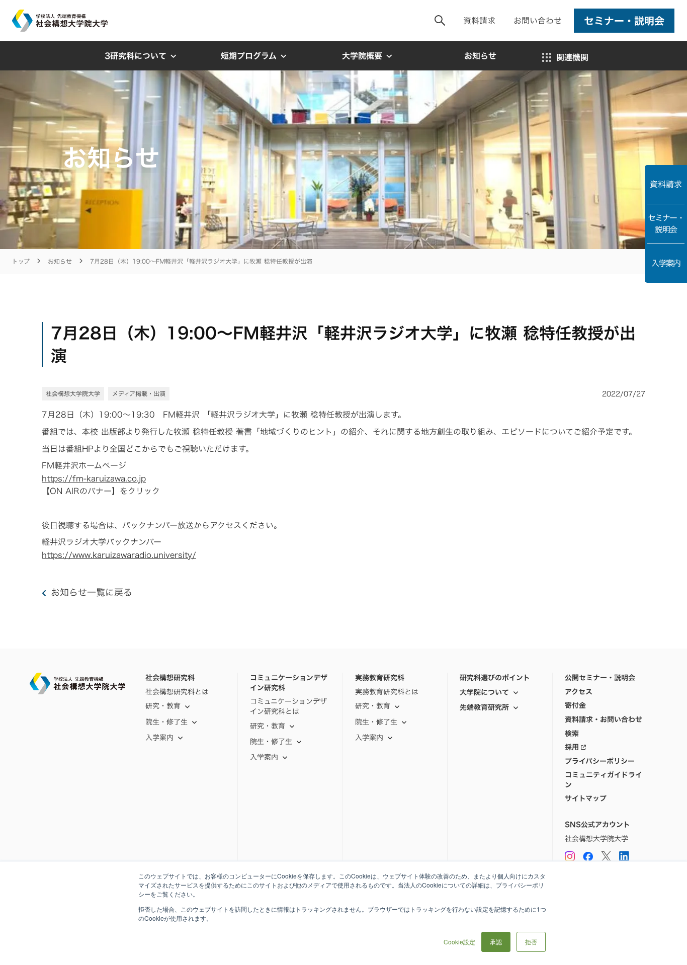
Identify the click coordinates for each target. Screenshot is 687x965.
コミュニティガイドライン (603, 779)
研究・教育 (163, 705)
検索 (572, 734)
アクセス (578, 692)
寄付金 (575, 705)
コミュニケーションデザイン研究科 (288, 682)
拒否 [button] (531, 941)
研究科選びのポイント (495, 678)
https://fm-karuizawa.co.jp (94, 478)
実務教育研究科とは (386, 692)
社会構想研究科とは (177, 692)
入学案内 (665, 263)
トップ (21, 261)
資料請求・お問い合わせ (603, 719)
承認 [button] (496, 941)
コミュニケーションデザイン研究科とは (288, 706)
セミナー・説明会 (666, 223)
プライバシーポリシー (600, 761)
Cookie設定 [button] (459, 941)
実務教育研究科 (379, 678)
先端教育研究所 (484, 707)
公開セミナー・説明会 (600, 678)
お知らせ (60, 261)
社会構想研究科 (170, 678)
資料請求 (479, 20)
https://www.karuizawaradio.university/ (119, 555)
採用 (572, 747)
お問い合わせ (537, 20)
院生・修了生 (271, 741)
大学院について (484, 692)
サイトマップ (586, 798)
